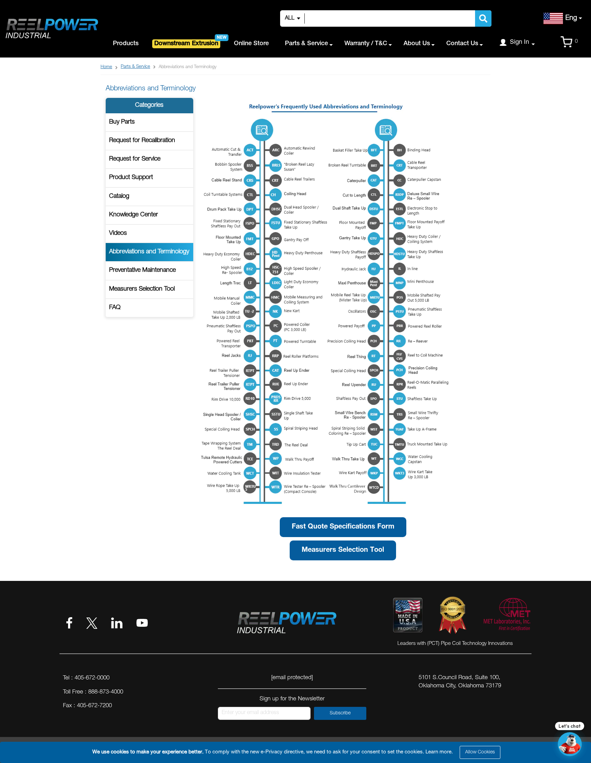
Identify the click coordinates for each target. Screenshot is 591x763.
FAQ (114, 308)
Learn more (438, 752)
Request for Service (134, 159)
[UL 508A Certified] (506, 616)
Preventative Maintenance (142, 270)
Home (106, 67)
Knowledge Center (133, 215)
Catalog (119, 196)
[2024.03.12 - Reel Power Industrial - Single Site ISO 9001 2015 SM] (452, 616)
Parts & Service (135, 67)
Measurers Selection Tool (142, 289)
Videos (118, 233)
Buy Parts (122, 122)
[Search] (483, 18)
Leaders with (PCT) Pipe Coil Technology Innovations (455, 643)
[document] (296, 752)
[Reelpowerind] (51, 29)
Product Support (131, 178)
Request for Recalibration (142, 141)
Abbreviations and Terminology (149, 252)
